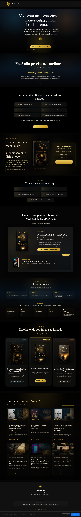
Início (37, 4)
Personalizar (66, 514)
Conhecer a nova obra (64, 381)
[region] (40, 514)
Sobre (69, 4)
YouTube (46, 498)
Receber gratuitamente (16, 381)
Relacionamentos (39, 504)
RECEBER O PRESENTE (64, 162)
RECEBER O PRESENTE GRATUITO (40, 46)
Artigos (43, 4)
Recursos (63, 4)
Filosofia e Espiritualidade (53, 504)
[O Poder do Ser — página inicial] (13, 4)
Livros (50, 4)
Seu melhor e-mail (64, 154)
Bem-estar (45, 504)
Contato (56, 498)
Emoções (33, 504)
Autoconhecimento (26, 504)
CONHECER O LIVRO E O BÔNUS (49, 249)
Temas (56, 4)
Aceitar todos (75, 514)
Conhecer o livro (40, 380)
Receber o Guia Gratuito (40, 126)
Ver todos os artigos (68, 404)
